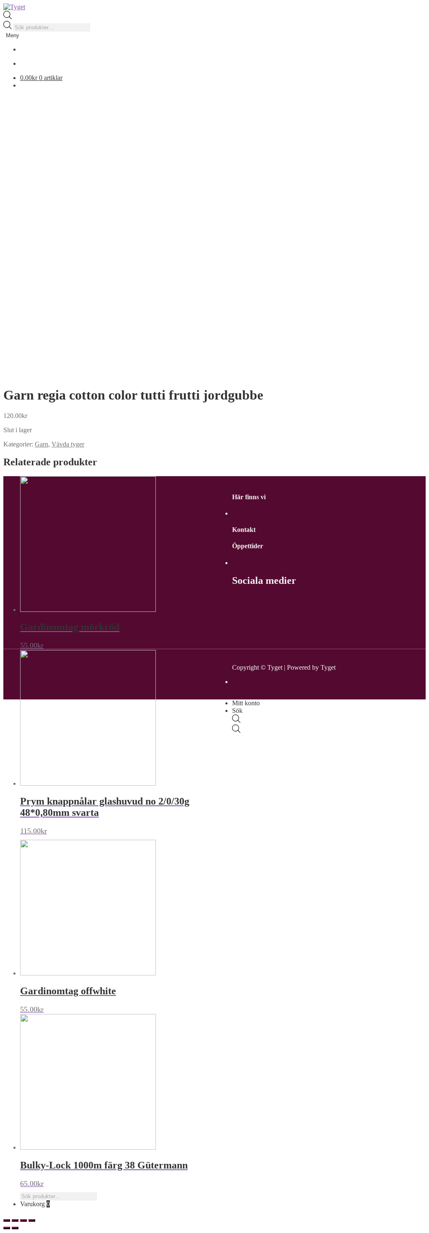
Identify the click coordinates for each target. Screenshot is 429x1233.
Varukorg (35, 1203)
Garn (41, 444)
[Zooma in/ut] (31, 1220)
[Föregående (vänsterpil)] (6, 1228)
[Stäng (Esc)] (6, 1220)
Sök (237, 710)
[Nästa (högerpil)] (15, 1228)
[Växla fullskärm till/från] (23, 1220)
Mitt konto (246, 703)
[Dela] (15, 1220)
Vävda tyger (68, 444)
